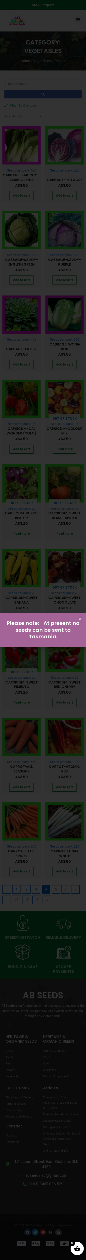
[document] (43, 630)
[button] (80, 619)
